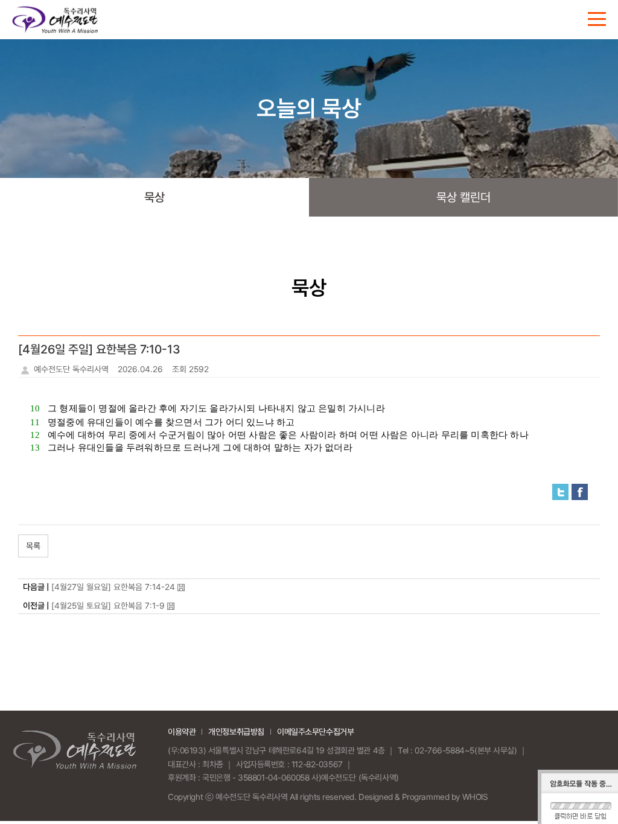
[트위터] (560, 490)
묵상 (154, 197)
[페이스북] (580, 490)
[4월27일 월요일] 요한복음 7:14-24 (113, 587)
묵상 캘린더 (463, 197)
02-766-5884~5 (444, 750)
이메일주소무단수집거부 (315, 732)
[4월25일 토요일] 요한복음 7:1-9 (108, 605)
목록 (33, 546)
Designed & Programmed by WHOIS (423, 797)
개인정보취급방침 (236, 732)
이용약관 (182, 732)
